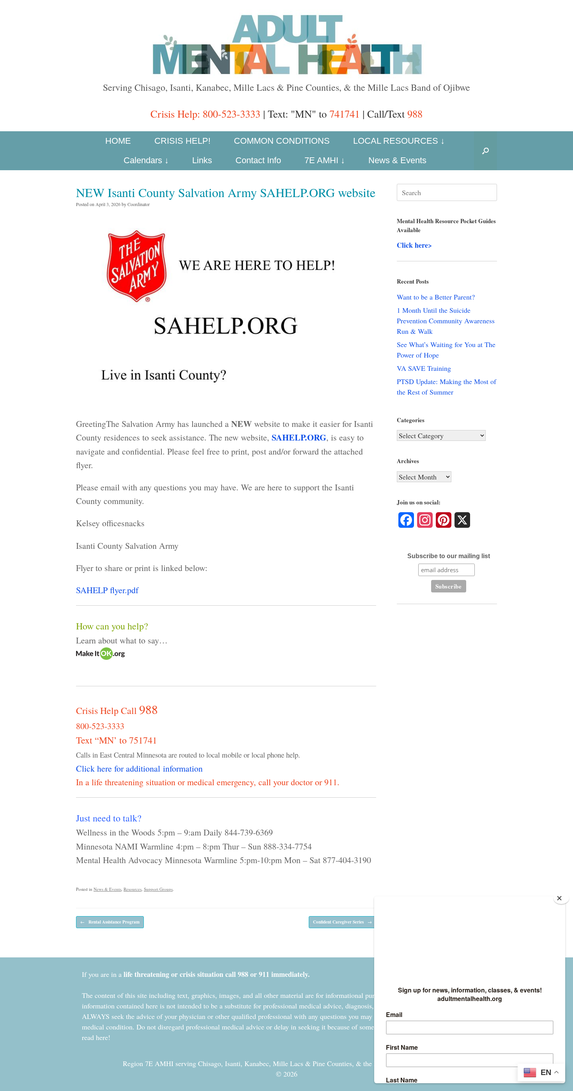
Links (202, 160)
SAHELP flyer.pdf (107, 590)
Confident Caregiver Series (342, 922)
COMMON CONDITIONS (282, 141)
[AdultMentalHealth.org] (286, 44)
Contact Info (258, 160)
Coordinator (138, 204)
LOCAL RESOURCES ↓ (399, 141)
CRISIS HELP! (182, 141)
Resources (132, 889)
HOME (118, 141)
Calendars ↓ (146, 160)
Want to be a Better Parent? (436, 296)
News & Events (397, 160)
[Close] (561, 898)
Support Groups (158, 889)
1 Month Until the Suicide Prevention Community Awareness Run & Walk (446, 320)
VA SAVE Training (424, 368)
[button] (485, 150)
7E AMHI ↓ (324, 160)
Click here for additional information (139, 768)
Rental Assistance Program (110, 922)
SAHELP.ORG (299, 437)
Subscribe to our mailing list (448, 556)
